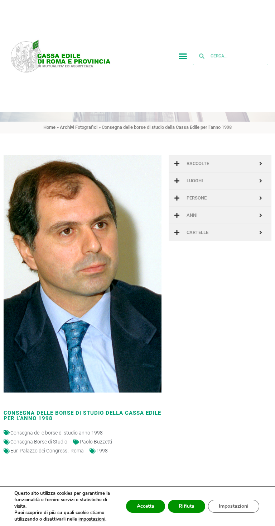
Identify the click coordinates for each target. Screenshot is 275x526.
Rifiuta (186, 506)
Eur (14, 451)
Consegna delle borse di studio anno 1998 (56, 433)
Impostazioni (234, 506)
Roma (77, 451)
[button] (183, 56)
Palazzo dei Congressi (44, 451)
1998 (102, 451)
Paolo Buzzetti (96, 442)
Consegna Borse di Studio (38, 442)
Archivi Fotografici (78, 127)
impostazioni (91, 519)
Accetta (145, 506)
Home (49, 127)
